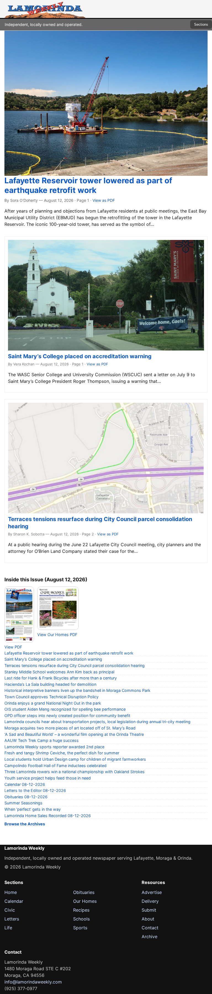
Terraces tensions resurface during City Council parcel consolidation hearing (74, 665)
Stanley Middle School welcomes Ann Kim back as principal (59, 671)
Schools (81, 919)
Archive (149, 936)
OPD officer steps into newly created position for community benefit (67, 715)
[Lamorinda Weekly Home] (45, 9)
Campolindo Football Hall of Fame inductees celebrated (55, 765)
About (148, 919)
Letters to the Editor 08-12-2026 (35, 790)
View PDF (13, 647)
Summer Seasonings (23, 803)
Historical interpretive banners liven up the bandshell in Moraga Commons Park (77, 690)
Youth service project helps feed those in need (47, 778)
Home (10, 892)
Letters (11, 919)
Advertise (152, 892)
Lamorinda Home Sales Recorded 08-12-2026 (47, 815)
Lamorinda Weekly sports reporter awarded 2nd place (54, 746)
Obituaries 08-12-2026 (25, 796)
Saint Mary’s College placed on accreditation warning (80, 356)
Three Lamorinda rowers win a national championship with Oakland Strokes (74, 771)
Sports (80, 927)
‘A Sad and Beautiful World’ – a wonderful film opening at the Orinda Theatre (74, 734)
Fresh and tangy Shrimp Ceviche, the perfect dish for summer (61, 752)
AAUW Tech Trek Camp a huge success (41, 740)
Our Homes (85, 901)
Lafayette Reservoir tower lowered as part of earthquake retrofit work (88, 185)
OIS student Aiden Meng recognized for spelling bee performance (65, 709)
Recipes (81, 910)
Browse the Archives (24, 824)
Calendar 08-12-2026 (24, 784)
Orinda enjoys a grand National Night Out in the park (52, 703)
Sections (201, 24)
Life (8, 927)
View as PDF (103, 200)
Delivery (150, 901)
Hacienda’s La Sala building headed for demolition (50, 684)
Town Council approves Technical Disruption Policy (51, 696)
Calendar (13, 901)
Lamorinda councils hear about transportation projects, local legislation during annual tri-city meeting (97, 721)
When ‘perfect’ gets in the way (32, 809)
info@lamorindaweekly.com (33, 982)
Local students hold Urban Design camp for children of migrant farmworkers (75, 759)
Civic (9, 910)
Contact (150, 927)
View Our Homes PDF (57, 634)
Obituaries (83, 892)
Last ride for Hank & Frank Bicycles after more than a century (60, 678)
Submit (149, 910)
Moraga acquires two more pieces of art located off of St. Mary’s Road (70, 728)
